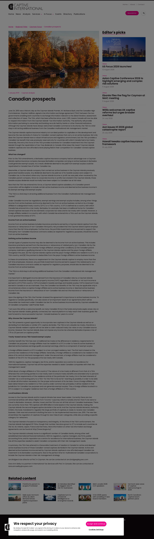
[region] (66, 527)
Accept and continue (96, 524)
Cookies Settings (96, 529)
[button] (8, 527)
